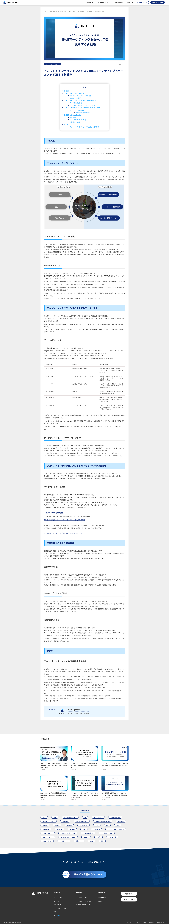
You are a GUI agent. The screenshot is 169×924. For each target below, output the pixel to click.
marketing (46, 829)
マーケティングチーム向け (83, 901)
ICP (107, 825)
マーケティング (63, 841)
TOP (45, 11)
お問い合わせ (143, 2)
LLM (117, 825)
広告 (91, 841)
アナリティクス (58, 898)
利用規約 (151, 922)
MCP (56, 915)
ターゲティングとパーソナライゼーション (82, 105)
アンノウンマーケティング (68, 833)
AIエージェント (98, 817)
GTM (97, 825)
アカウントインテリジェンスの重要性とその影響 (84, 127)
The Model (96, 829)
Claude (45, 825)
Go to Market (83, 825)
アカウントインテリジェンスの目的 (80, 96)
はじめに (66, 91)
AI (85, 817)
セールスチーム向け (81, 898)
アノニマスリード (48, 833)
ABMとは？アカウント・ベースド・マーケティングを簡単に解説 (64, 520)
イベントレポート (88, 833)
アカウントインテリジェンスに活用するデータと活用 (80, 100)
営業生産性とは (74, 117)
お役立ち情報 (119, 2)
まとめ (66, 124)
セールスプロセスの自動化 (78, 120)
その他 (98, 837)
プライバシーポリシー (140, 922)
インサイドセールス (106, 833)
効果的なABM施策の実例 (83, 112)
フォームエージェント (60, 908)
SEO (84, 829)
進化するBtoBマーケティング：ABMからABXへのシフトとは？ (64, 533)
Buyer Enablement (81, 821)
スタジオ (56, 901)
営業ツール (79, 841)
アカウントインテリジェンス (116, 829)
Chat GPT (121, 821)
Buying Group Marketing (103, 821)
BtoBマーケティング (48, 821)
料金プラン (130, 2)
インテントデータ (48, 837)
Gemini (69, 825)
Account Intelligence (70, 817)
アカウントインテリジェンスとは (74, 93)
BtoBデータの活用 (75, 98)
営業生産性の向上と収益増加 (72, 115)
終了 (102, 841)
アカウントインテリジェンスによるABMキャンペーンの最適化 (82, 107)
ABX (55, 817)
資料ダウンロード (157, 2)
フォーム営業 (112, 837)
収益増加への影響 (75, 122)
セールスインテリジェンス (68, 837)
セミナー (86, 837)
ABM (44, 817)
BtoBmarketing (115, 817)
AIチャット (57, 912)
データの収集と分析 (76, 103)
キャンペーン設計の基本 (77, 110)
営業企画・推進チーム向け (83, 905)
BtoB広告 (65, 821)
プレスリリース (47, 841)
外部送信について (161, 922)
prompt (59, 829)
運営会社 (129, 922)
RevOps (72, 829)
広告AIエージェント (59, 905)
